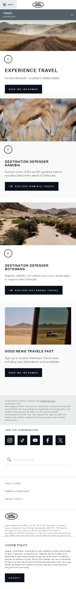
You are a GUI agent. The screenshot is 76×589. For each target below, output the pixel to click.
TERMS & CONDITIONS (17, 491)
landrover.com (47, 400)
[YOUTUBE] (35, 440)
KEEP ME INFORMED (23, 89)
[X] (60, 440)
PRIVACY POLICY (14, 499)
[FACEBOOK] (48, 440)
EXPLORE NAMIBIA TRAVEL (35, 186)
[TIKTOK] (22, 440)
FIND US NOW (13, 483)
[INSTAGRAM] (10, 440)
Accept (14, 578)
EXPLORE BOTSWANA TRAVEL (37, 290)
